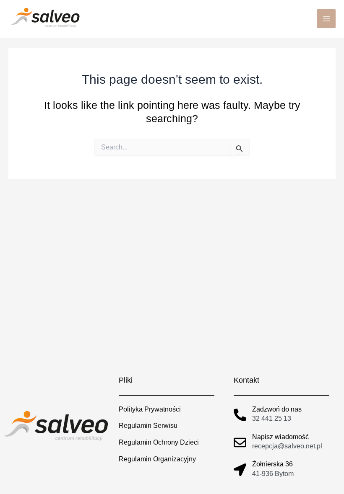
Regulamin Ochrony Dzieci (159, 442)
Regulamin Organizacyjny (157, 459)
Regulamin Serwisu (148, 425)
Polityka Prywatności (150, 409)
